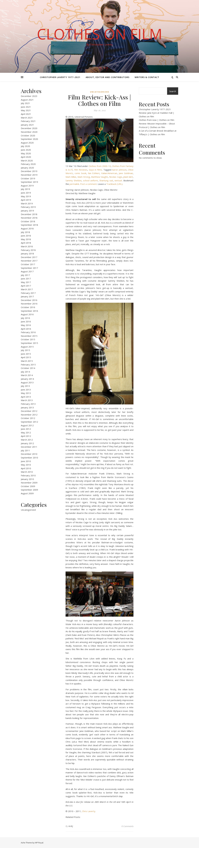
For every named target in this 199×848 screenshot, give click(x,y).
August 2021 (27, 99)
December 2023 (29, 96)
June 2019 (26, 192)
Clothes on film (99, 33)
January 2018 (27, 253)
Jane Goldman (126, 173)
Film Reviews (80, 169)
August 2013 (27, 382)
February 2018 (28, 250)
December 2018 (29, 214)
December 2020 (29, 128)
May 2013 (26, 393)
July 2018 (25, 232)
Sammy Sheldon (74, 180)
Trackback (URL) (114, 183)
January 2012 (27, 443)
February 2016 (28, 332)
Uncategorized (28, 509)
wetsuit (118, 180)
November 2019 (29, 174)
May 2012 (26, 432)
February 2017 (28, 292)
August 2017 (27, 271)
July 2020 (25, 146)
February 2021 (28, 121)
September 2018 (29, 224)
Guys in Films (95, 169)
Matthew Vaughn (99, 176)
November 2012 (29, 414)
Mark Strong (84, 176)
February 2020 (28, 164)
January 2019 (27, 210)
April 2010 (26, 468)
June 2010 (26, 461)
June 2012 (26, 428)
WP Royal (39, 842)
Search (172, 91)
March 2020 (27, 160)
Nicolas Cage (115, 176)
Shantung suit (106, 180)
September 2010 (29, 457)
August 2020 (27, 142)
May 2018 (26, 239)
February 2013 (28, 403)
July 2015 (25, 350)
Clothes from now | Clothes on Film (156, 119)
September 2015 (29, 343)
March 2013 (27, 400)
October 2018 (28, 221)
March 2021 (27, 117)
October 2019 (28, 178)
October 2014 (28, 368)
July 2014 (25, 371)
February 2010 (28, 475)
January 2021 (27, 124)
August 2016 (27, 314)
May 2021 (26, 110)
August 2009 (27, 493)
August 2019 (27, 185)
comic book (80, 173)
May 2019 (26, 196)
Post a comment (88, 183)
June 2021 (26, 106)
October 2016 (28, 307)
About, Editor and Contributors (107, 77)
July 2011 (25, 450)
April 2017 (26, 285)
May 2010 (26, 464)
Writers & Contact (147, 77)
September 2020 (29, 139)
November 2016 (29, 303)
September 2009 (29, 489)
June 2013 (26, 389)
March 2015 (27, 360)
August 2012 (27, 425)
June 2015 (26, 353)
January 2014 (27, 378)
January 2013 (27, 407)
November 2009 (29, 482)
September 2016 (29, 310)
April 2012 (26, 436)
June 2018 (26, 235)
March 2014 (27, 375)
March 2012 (27, 439)
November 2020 (29, 131)
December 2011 (29, 446)
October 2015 (28, 339)
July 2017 (25, 275)
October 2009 (28, 486)
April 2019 (26, 199)
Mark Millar (71, 176)
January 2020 (27, 167)
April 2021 (26, 113)
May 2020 (26, 153)
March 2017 (27, 289)
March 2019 (27, 203)
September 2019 (29, 181)
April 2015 (26, 357)
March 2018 (27, 246)
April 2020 (26, 156)
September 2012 (29, 421)
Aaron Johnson (119, 169)
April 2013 (26, 396)
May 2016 (26, 325)
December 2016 (29, 300)
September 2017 (29, 267)
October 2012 (28, 418)
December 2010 (29, 453)
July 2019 (25, 189)
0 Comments (127, 826)
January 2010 (27, 479)
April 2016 (26, 328)
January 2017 (27, 296)
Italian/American (109, 173)
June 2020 (26, 149)
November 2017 (29, 260)
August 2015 (27, 346)
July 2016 (25, 318)
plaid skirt (128, 176)
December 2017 (29, 257)
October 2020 (28, 135)
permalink (74, 183)
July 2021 (25, 103)
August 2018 (27, 228)
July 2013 (25, 385)
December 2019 (29, 171)
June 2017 (26, 278)
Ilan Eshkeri (94, 173)
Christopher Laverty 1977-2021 (60, 77)
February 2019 (28, 206)
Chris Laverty (88, 811)
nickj (70, 826)
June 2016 (26, 321)
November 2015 (29, 335)
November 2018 (29, 217)
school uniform (90, 180)
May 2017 (26, 282)
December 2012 (29, 411)
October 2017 (28, 264)
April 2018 (26, 242)
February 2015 (28, 364)
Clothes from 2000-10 (100, 166)
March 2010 (27, 471)
